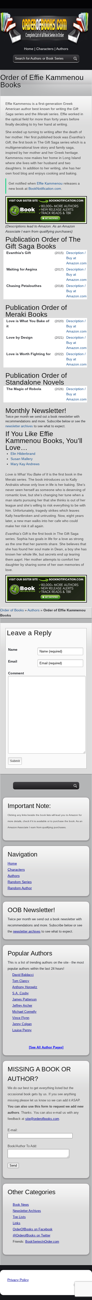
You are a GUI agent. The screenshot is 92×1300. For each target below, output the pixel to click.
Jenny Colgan (22, 1024)
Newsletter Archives (27, 1211)
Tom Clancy (20, 981)
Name (12, 649)
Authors (62, 49)
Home (28, 49)
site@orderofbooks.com (42, 1119)
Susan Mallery (22, 459)
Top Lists (19, 1217)
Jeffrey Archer (22, 1005)
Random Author (20, 888)
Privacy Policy (18, 1280)
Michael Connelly (24, 1012)
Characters (44, 49)
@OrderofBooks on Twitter (31, 1235)
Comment (16, 673)
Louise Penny (22, 1030)
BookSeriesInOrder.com (42, 1241)
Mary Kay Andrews (25, 464)
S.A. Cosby (20, 993)
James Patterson (24, 999)
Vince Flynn (20, 1018)
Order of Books (12, 610)
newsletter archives (19, 426)
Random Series (20, 882)
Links (16, 1223)
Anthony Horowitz (24, 987)
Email (12, 661)
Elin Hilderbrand (23, 454)
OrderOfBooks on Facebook (33, 1229)
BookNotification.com (44, 188)
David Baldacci (23, 975)
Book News (21, 1204)
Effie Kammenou (50, 183)
